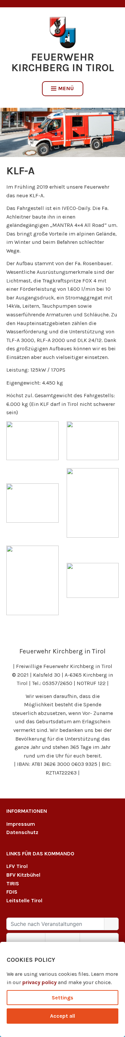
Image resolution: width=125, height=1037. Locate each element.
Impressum (20, 824)
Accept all (62, 1016)
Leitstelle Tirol (24, 900)
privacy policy (39, 982)
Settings (62, 997)
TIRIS (12, 883)
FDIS (11, 892)
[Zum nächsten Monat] (99, 939)
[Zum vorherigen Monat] (25, 939)
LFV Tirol (17, 866)
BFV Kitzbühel (23, 875)
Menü (66, 88)
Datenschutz (22, 832)
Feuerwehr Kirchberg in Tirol (62, 62)
